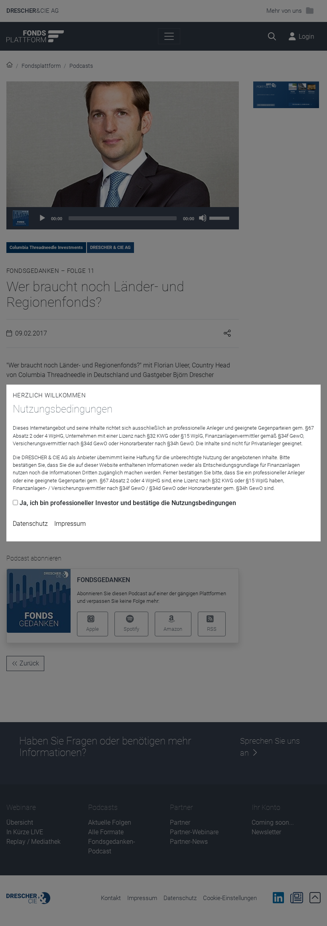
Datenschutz (30, 523)
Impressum (70, 523)
